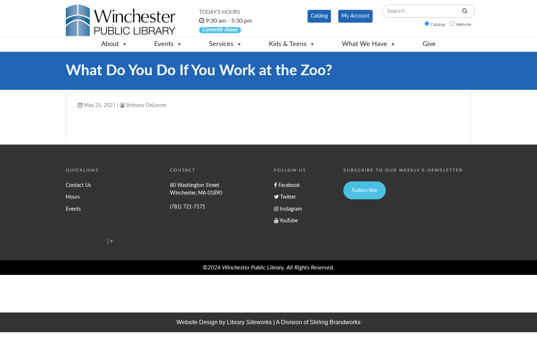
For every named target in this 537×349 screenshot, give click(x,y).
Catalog (319, 16)
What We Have (364, 44)
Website (463, 24)
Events (164, 44)
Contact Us (78, 185)
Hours (73, 197)
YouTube (288, 220)
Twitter (287, 197)
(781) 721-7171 (187, 207)
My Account (355, 16)
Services (221, 44)
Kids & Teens (287, 44)
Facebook (288, 185)
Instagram (290, 209)
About (110, 44)
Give (429, 44)
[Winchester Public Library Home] (120, 20)
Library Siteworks (249, 322)
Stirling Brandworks (335, 322)
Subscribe (364, 190)
